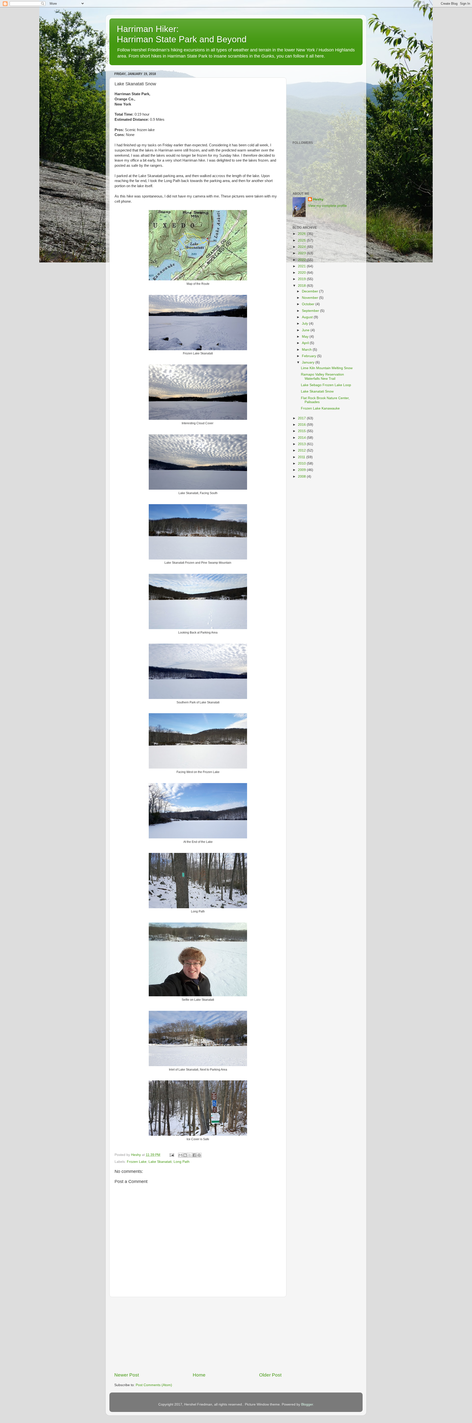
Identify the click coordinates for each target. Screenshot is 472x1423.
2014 (302, 437)
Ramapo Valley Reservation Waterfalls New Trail (322, 376)
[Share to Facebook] (194, 1155)
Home (199, 1375)
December (310, 291)
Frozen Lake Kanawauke (320, 408)
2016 (302, 424)
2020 (302, 272)
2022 (302, 260)
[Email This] (180, 1155)
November (310, 298)
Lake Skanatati (160, 1162)
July (305, 323)
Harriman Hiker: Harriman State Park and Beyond (182, 34)
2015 (302, 431)
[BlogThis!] (185, 1155)
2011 (302, 457)
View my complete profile (327, 206)
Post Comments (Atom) (154, 1385)
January (308, 362)
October (308, 304)
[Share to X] (189, 1155)
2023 (302, 253)
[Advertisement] (198, 1334)
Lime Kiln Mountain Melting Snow (327, 368)
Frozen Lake (137, 1162)
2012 (302, 450)
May (306, 336)
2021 (302, 266)
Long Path (182, 1162)
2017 (302, 418)
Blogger (307, 1404)
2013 (302, 444)
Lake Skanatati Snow (317, 391)
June (306, 330)
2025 (302, 240)
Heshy (318, 199)
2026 (302, 234)
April (306, 343)
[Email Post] (171, 1155)
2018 (302, 286)
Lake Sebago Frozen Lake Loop (326, 385)
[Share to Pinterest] (199, 1155)
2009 (302, 470)
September (311, 311)
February (309, 356)
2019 (302, 279)
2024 (302, 247)
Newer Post (126, 1375)
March (307, 349)
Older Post (270, 1375)
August (308, 317)
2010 (302, 463)
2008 (302, 476)
